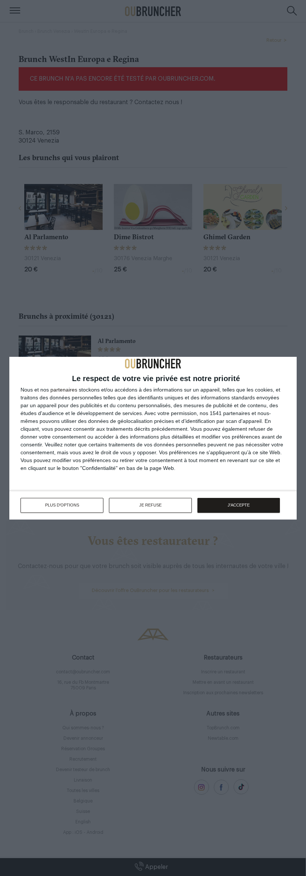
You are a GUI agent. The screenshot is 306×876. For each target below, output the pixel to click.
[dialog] (153, 438)
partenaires (63, 389)
